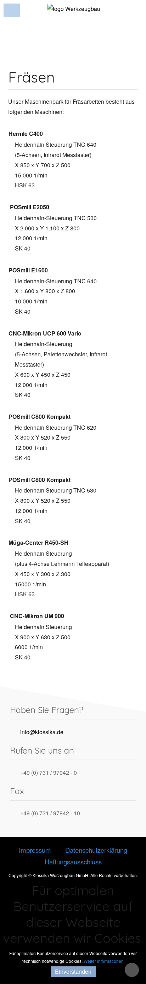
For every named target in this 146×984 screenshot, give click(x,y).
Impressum (35, 850)
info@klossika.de (41, 732)
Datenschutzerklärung (96, 850)
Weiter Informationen (104, 961)
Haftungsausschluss (73, 861)
